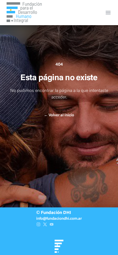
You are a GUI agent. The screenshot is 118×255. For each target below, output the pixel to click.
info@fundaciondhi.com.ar (59, 219)
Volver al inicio (59, 115)
